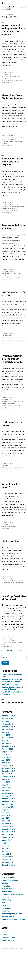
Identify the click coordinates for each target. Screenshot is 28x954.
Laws (15, 141)
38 (17, 650)
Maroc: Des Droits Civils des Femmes (12, 97)
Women (15, 407)
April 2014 (5, 818)
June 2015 (5, 782)
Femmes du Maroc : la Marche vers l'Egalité (13, 161)
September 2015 (8, 777)
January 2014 (7, 826)
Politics (4, 905)
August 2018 (6, 732)
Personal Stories (16, 337)
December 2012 (8, 862)
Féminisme (5, 141)
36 (11, 650)
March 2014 (6, 821)
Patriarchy (17, 405)
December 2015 (8, 768)
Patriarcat (14, 80)
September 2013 (8, 837)
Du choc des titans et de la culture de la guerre (12, 688)
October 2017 (7, 738)
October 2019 (7, 718)
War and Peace (7, 916)
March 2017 (6, 743)
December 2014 (8, 799)
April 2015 (5, 788)
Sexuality (5, 911)
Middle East (11, 405)
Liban (9, 277)
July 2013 (5, 843)
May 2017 (5, 741)
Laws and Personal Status (18, 137)
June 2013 (5, 846)
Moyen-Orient (14, 277)
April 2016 (5, 760)
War (16, 469)
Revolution (5, 908)
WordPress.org (7, 940)
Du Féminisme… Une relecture (13, 293)
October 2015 (7, 774)
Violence (10, 407)
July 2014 (5, 810)
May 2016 (5, 757)
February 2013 (7, 857)
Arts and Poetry (8, 878)
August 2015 (6, 779)
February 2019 (7, 724)
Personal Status (5, 143)
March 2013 (6, 854)
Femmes (5, 80)
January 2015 (7, 796)
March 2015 (6, 790)
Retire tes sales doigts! (10, 486)
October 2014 (7, 804)
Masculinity (6, 900)
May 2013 (5, 848)
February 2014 (7, 824)
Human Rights (7, 892)
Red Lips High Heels (9, 7)
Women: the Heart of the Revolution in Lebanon (11, 681)
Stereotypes (4, 407)
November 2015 (8, 771)
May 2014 (5, 815)
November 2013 (8, 832)
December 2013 (8, 829)
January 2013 (7, 859)
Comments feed (8, 937)
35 (8, 650)
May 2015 (5, 785)
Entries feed (6, 935)
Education (5, 886)
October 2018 (7, 730)
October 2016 (7, 749)
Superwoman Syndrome (16, 642)
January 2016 (7, 765)
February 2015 (7, 793)
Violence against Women (18, 401)
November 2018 (8, 727)
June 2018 (5, 735)
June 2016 (5, 754)
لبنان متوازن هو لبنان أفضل (11, 684)
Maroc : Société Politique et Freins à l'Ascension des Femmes (13, 30)
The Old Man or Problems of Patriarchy (12, 693)
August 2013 (6, 840)
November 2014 (8, 801)
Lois (18, 141)
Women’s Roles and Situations (8, 139)
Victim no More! (10, 541)
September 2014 (8, 807)
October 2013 (7, 835)
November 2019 (8, 716)
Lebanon (5, 405)
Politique (19, 80)
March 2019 (6, 721)
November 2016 (8, 746)
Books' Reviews (7, 467)
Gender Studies (7, 76)
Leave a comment (7, 82)
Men (3, 903)
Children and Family (9, 880)
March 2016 (6, 763)
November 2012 (8, 865)
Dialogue (5, 883)
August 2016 (6, 752)
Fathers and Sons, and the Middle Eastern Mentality (12, 358)
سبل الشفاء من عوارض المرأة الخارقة (13, 597)
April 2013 (5, 851)
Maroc (9, 80)
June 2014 (5, 813)
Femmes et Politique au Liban (13, 227)
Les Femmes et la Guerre (11, 424)
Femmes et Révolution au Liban (11, 676)
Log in (3, 932)
